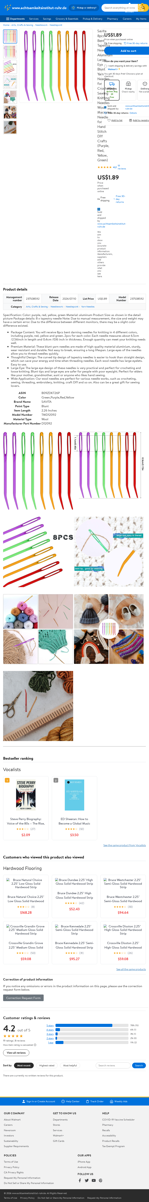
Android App (84, 1167)
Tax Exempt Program (113, 1146)
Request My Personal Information (22, 1177)
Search (139, 1065)
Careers (127, 18)
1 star (51, 1042)
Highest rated (46, 1065)
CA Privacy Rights (13, 1172)
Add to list (116, 120)
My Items (141, 18)
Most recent (23, 1065)
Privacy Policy (11, 1167)
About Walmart (12, 1119)
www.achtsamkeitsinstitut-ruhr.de (111, 225)
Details (133, 113)
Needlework (41, 25)
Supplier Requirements (16, 1146)
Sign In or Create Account (41, 1101)
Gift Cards (58, 1141)
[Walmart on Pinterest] (101, 1180)
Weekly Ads (120, 1101)
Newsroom (10, 1130)
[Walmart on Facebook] (80, 1180)
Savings (47, 18)
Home (6, 25)
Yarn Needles (87, 306)
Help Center (73, 1101)
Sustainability (11, 1141)
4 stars (50, 1029)
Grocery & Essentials (67, 18)
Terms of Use (11, 1161)
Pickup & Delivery (92, 18)
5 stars (50, 1025)
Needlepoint (56, 25)
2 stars (50, 1038)
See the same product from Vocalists (124, 845)
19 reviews (122, 167)
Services (33, 18)
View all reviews (16, 1052)
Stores (56, 1124)
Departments (17, 18)
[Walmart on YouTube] (94, 1180)
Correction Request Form (23, 998)
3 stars (50, 1034)
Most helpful (70, 1065)
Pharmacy (112, 18)
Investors (9, 1135)
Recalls (106, 1130)
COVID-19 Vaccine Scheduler (118, 1119)
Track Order (97, 1101)
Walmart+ (58, 1135)
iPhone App (84, 1161)
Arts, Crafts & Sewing (22, 25)
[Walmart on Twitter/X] (87, 1180)
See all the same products (131, 969)
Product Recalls (110, 1141)
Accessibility (109, 1135)
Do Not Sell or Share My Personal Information (29, 1183)
